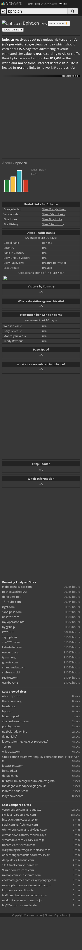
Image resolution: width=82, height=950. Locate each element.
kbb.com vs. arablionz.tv (18, 890)
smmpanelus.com (13, 667)
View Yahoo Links (53, 214)
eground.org (10, 652)
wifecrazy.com (11, 751)
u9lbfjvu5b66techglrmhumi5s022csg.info (28, 781)
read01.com (9, 678)
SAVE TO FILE (12, 29)
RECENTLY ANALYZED (46, 3)
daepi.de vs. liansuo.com (18, 860)
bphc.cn (7, 711)
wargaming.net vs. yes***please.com (26, 850)
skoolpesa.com (12, 612)
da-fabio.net (10, 776)
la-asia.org (8, 706)
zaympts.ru (9, 637)
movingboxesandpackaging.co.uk (24, 786)
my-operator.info (13, 622)
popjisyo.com (11, 726)
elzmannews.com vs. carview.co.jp (24, 835)
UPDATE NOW (57, 23)
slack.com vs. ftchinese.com (20, 824)
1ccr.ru (6, 746)
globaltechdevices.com (17, 587)
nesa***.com (10, 617)
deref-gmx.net (11, 597)
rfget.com (8, 607)
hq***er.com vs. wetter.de (19, 905)
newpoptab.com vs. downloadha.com (26, 885)
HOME (30, 3)
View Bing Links (52, 219)
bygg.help (8, 627)
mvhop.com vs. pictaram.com (21, 875)
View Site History (53, 224)
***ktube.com (11, 602)
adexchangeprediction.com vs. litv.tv (26, 855)
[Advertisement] (41, 118)
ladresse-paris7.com (15, 791)
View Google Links (54, 209)
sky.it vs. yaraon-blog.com (19, 814)
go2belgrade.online (14, 731)
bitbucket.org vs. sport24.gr (20, 819)
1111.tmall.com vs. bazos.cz (20, 865)
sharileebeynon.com (15, 721)
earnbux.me (10, 683)
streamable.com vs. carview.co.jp (23, 840)
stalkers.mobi (11, 672)
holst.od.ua (9, 771)
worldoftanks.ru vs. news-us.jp (22, 900)
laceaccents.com (12, 766)
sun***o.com (11, 642)
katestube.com (12, 647)
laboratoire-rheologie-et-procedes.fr (25, 741)
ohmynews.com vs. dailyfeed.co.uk (24, 829)
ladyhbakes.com (12, 796)
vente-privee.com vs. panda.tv (21, 809)
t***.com (8, 632)
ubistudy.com (11, 696)
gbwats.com (10, 662)
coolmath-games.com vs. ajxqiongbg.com (29, 880)
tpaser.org (9, 657)
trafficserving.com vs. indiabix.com (24, 895)
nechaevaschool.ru (14, 592)
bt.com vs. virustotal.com (18, 845)
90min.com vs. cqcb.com (18, 870)
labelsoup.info (11, 716)
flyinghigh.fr (10, 736)
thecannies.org (11, 701)
